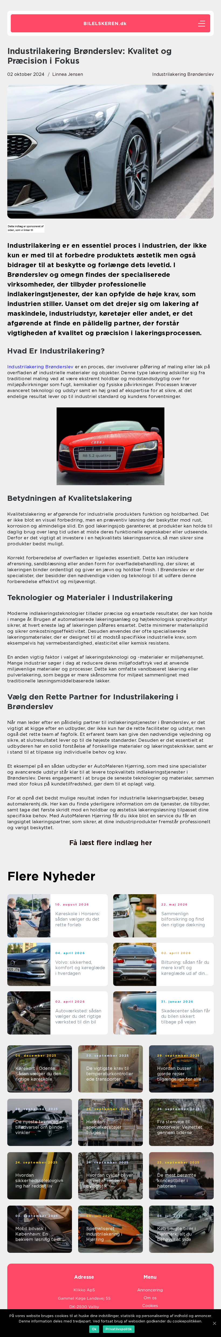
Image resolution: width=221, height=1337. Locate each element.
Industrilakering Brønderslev (40, 366)
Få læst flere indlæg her (110, 843)
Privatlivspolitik (119, 1329)
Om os (150, 1297)
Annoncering (150, 1290)
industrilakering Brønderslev (183, 74)
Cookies (150, 1305)
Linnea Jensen (67, 74)
